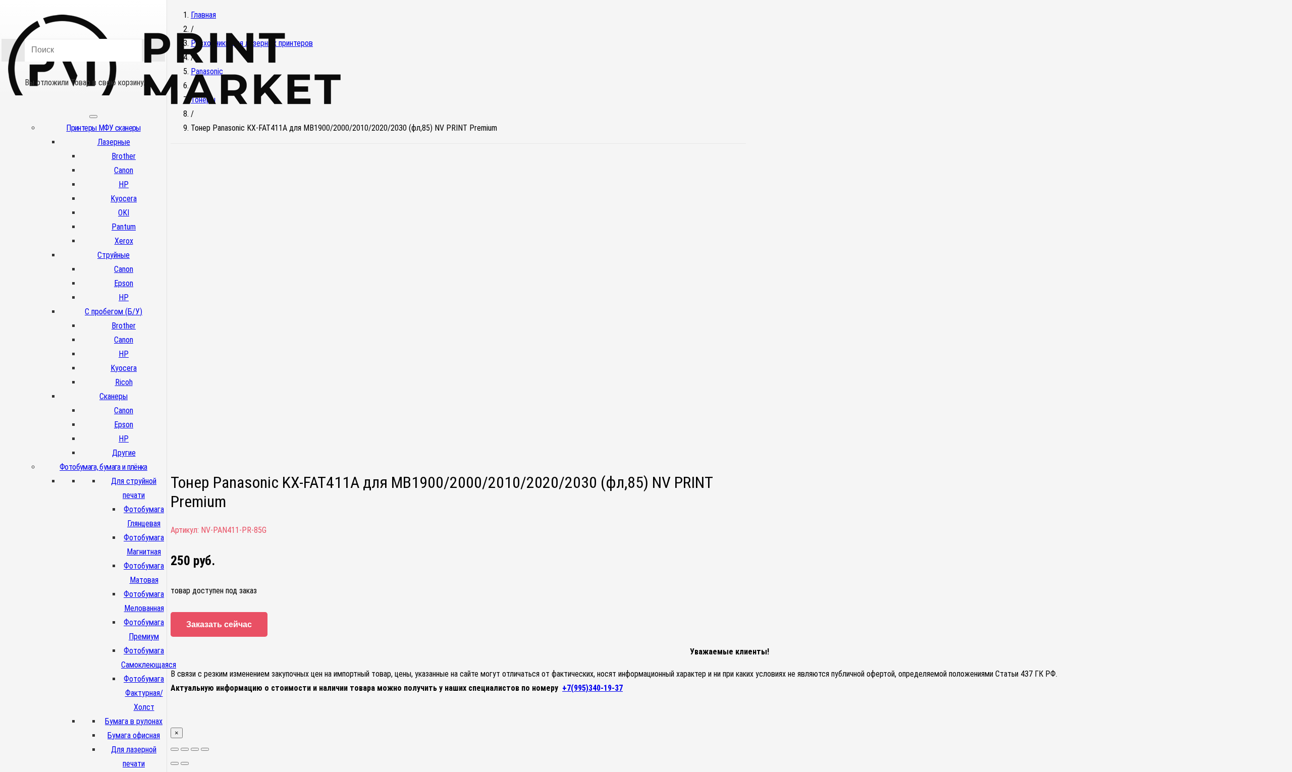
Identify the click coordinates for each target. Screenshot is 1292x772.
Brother (124, 156)
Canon (123, 170)
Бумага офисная (133, 735)
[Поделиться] (185, 749)
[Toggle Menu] (93, 116)
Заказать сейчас (219, 624)
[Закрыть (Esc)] (175, 749)
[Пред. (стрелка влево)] (175, 763)
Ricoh (124, 382)
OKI (123, 212)
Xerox (124, 241)
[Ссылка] (174, 120)
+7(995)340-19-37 (592, 688)
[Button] (83, 68)
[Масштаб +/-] (205, 749)
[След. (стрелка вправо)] (185, 763)
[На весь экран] (195, 749)
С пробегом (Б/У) (113, 311)
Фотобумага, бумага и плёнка (103, 467)
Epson (123, 283)
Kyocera (124, 198)
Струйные (113, 255)
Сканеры (113, 396)
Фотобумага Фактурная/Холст (144, 693)
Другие (124, 453)
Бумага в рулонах (134, 721)
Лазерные (113, 142)
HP (124, 184)
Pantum (124, 227)
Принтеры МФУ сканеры (103, 128)
